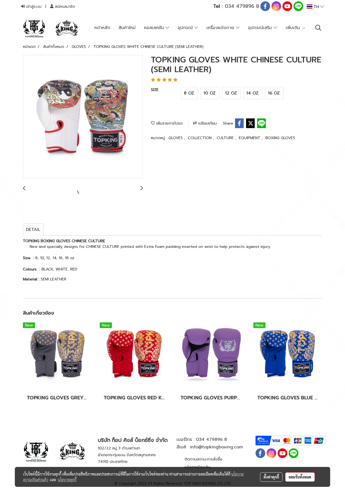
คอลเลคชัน (154, 27)
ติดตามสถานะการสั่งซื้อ (203, 459)
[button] (318, 28)
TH (316, 6)
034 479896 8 (236, 6)
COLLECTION (200, 138)
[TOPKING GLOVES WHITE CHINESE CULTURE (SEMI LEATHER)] (83, 116)
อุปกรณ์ (186, 27)
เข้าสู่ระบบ (33, 6)
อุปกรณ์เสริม (261, 27)
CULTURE (226, 138)
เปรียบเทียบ (207, 123)
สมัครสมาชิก (64, 6)
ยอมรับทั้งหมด (300, 476)
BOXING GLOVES (280, 138)
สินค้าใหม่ (127, 27)
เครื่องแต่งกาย (221, 27)
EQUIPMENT (250, 138)
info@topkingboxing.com (216, 447)
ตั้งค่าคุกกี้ (271, 476)
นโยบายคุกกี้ (67, 479)
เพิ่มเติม (294, 27)
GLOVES (176, 138)
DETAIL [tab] (33, 229)
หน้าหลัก (102, 27)
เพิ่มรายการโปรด (169, 123)
